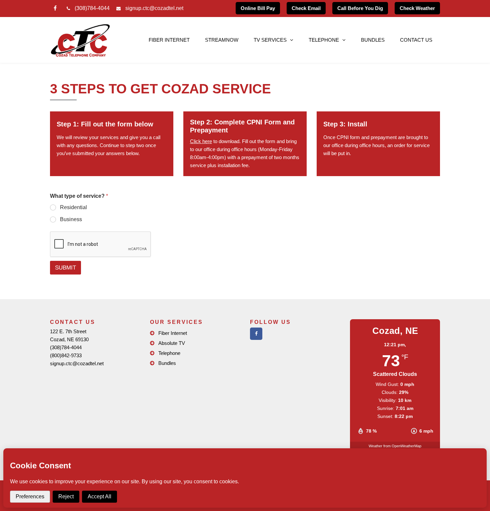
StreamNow (221, 40)
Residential (73, 207)
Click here (201, 141)
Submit (65, 268)
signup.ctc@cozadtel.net (154, 8)
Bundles (373, 40)
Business (71, 219)
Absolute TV (171, 343)
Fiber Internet (169, 40)
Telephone (169, 353)
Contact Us (416, 40)
